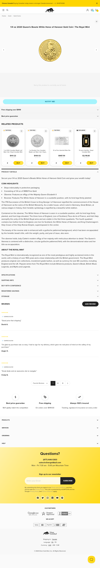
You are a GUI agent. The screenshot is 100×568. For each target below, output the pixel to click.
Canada (54, 539)
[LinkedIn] (52, 498)
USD (53, 545)
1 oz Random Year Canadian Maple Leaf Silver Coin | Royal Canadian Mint (37, 151)
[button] (50, 110)
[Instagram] (48, 498)
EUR (57, 545)
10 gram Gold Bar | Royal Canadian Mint (86, 151)
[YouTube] (57, 498)
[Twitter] (43, 498)
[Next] (96, 50)
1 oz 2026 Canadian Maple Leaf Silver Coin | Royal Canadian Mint (13, 151)
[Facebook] (38, 498)
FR (55, 542)
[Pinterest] (62, 498)
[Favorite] (97, 21)
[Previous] (3, 50)
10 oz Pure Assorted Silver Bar (61, 150)
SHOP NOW (61, 3)
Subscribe (67, 481)
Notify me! (50, 102)
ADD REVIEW (90, 304)
